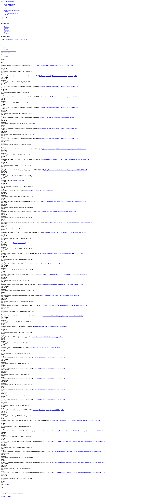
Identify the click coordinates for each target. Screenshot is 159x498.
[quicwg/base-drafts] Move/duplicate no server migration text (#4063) (55, 65)
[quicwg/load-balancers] (19, 180)
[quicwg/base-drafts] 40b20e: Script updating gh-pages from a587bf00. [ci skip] (63, 253)
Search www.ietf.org (9, 4)
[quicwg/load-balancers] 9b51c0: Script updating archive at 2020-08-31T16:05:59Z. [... (69, 222)
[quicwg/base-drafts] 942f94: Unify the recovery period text (47, 337)
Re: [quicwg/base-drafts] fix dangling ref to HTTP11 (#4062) (49, 357)
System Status (23, 39)
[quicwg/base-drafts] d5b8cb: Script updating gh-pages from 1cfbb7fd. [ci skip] (62, 284)
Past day (6, 28)
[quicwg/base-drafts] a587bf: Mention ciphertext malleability (48, 263)
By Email (15, 39)
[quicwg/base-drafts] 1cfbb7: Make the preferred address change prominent (59, 295)
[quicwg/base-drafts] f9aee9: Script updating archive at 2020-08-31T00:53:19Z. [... (65, 274)
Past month (7, 31)
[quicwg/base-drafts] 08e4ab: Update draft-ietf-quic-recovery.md (51, 326)
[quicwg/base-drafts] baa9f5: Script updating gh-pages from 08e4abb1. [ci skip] (62, 316)
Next (8, 484)
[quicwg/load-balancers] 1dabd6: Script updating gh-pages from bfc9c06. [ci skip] (64, 232)
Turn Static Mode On (12, 13)
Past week (6, 30)
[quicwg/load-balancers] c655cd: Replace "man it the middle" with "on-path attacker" (67, 159)
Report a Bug (9, 39)
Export (6, 56)
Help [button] (5, 8)
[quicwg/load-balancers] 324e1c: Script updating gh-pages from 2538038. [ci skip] (65, 201)
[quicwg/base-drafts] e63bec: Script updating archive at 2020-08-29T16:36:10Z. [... (66, 305)
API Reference (16, 10)
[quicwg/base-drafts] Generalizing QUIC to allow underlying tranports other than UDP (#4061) (75, 420)
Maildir (6, 496)
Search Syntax (8, 10)
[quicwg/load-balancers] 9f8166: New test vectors (40, 190)
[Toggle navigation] (1, 45)
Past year (6, 33)
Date (5, 48)
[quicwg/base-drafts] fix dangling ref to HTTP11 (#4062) (45, 347)
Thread (6, 49)
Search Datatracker (9, 5)
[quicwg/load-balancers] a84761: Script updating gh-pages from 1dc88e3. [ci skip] (65, 170)
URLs (10, 496)
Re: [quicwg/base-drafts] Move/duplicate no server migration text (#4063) (58, 76)
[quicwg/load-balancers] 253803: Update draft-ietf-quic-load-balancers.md (58, 211)
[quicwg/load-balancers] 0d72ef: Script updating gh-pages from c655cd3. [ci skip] (64, 149)
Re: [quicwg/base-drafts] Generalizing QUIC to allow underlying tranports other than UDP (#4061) (79, 430)
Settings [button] (6, 11)
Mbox (2, 496)
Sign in (6, 14)
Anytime (6, 27)
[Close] (1, 491)
